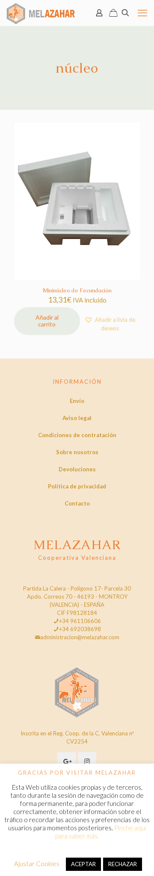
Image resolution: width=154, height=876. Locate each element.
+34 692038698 (80, 629)
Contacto (77, 503)
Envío (77, 400)
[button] (110, 323)
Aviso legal (77, 417)
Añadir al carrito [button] (47, 321)
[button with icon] (66, 761)
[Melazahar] (40, 13)
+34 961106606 (80, 620)
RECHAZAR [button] (122, 864)
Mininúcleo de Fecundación (77, 290)
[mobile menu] (142, 13)
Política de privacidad (77, 486)
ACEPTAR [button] (83, 864)
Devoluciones (77, 469)
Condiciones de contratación (77, 435)
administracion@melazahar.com (79, 637)
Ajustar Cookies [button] (36, 863)
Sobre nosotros (77, 452)
